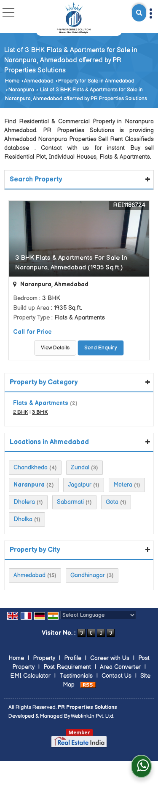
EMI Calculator (30, 675)
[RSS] (88, 684)
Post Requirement (67, 667)
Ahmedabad (39, 81)
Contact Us (116, 675)
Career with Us (109, 658)
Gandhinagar (87, 575)
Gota (112, 502)
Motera (122, 484)
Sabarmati (70, 502)
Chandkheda (30, 467)
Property (44, 658)
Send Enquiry (100, 348)
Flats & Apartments (40, 403)
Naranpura (21, 90)
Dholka (22, 519)
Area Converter (120, 667)
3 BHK (40, 412)
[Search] (139, 12)
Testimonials (76, 675)
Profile (72, 658)
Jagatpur (79, 484)
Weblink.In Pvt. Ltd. (92, 716)
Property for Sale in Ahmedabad (96, 81)
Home (12, 81)
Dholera (24, 502)
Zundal (80, 467)
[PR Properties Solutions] (74, 18)
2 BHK (20, 412)
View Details (55, 348)
